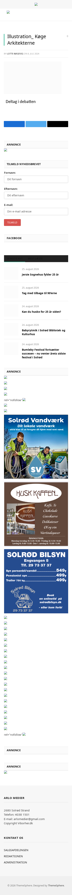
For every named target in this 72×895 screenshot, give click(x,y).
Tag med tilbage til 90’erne (39, 293)
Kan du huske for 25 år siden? (41, 311)
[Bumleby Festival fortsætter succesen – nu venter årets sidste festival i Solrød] (11, 348)
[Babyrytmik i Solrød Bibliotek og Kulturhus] (11, 329)
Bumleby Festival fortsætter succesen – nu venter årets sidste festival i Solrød (44, 353)
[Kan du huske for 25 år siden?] (11, 310)
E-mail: (8, 205)
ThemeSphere (56, 885)
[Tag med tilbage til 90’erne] (11, 292)
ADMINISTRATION (15, 862)
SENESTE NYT (14, 258)
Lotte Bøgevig (15, 53)
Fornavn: (10, 172)
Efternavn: (11, 189)
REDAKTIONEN (13, 856)
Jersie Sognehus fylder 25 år (40, 274)
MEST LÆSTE (35, 258)
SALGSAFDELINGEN (16, 850)
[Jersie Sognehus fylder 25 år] (11, 273)
